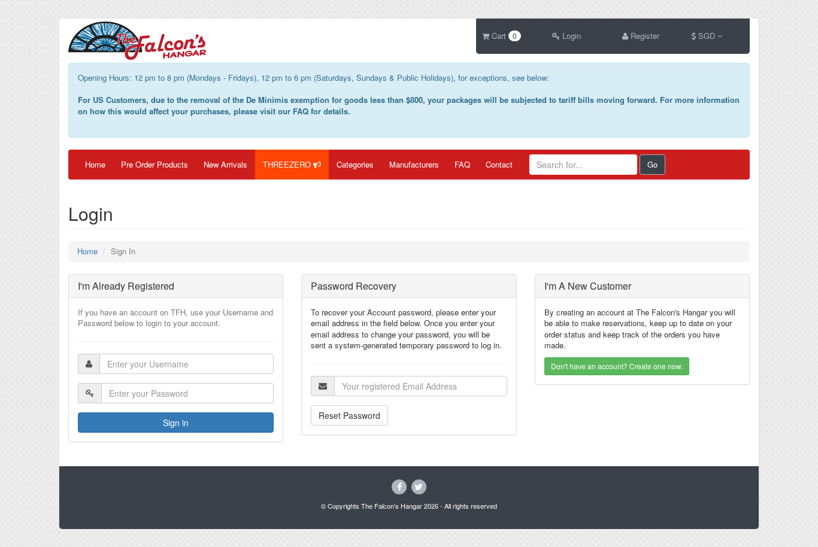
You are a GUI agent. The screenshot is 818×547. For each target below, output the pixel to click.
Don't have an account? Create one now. (617, 366)
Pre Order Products (154, 164)
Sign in (176, 423)
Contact (499, 164)
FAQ (462, 164)
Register (643, 35)
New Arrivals (225, 164)
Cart (503, 35)
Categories (355, 164)
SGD (706, 35)
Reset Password (349, 415)
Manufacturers (414, 164)
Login (570, 35)
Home (95, 164)
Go (652, 164)
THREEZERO (288, 164)
